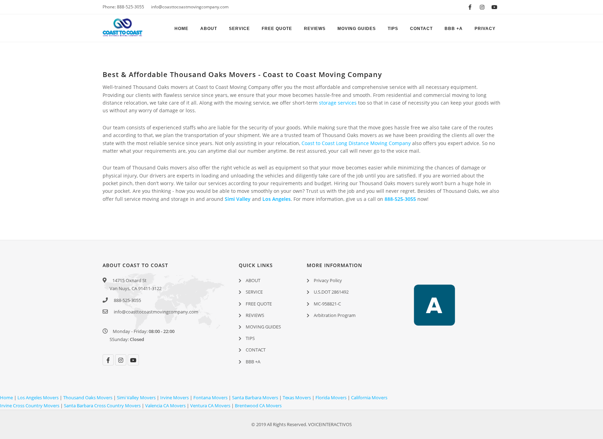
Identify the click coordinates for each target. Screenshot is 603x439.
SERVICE (239, 28)
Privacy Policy (328, 280)
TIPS (393, 28)
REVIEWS (315, 28)
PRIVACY (485, 28)
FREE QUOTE (277, 28)
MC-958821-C (327, 304)
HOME (181, 28)
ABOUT (208, 28)
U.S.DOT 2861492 (331, 292)
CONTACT (421, 28)
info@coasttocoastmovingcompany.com (190, 7)
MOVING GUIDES (356, 28)
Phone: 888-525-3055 (123, 7)
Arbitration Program (335, 315)
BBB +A (454, 28)
